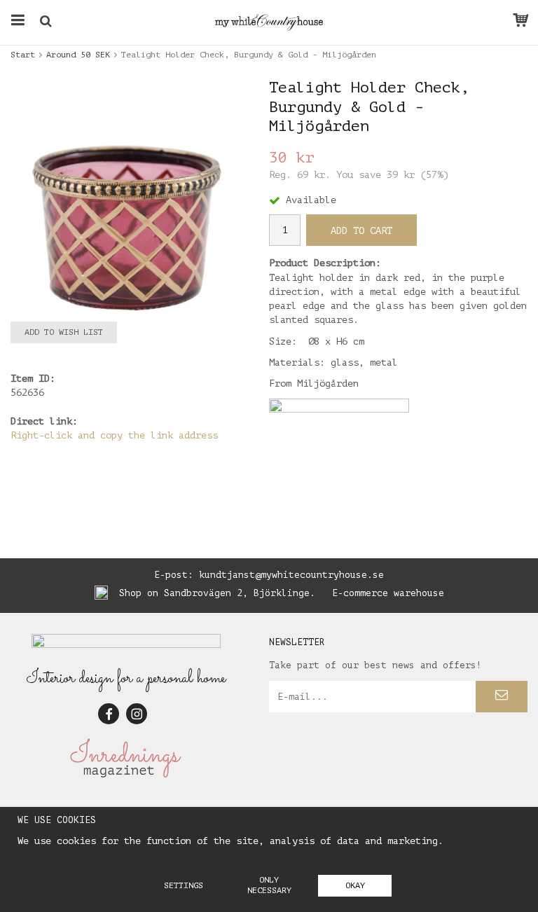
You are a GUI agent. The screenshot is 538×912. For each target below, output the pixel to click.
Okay (355, 885)
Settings (183, 885)
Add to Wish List (64, 332)
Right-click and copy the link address (114, 435)
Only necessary (269, 885)
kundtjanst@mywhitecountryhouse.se (291, 574)
